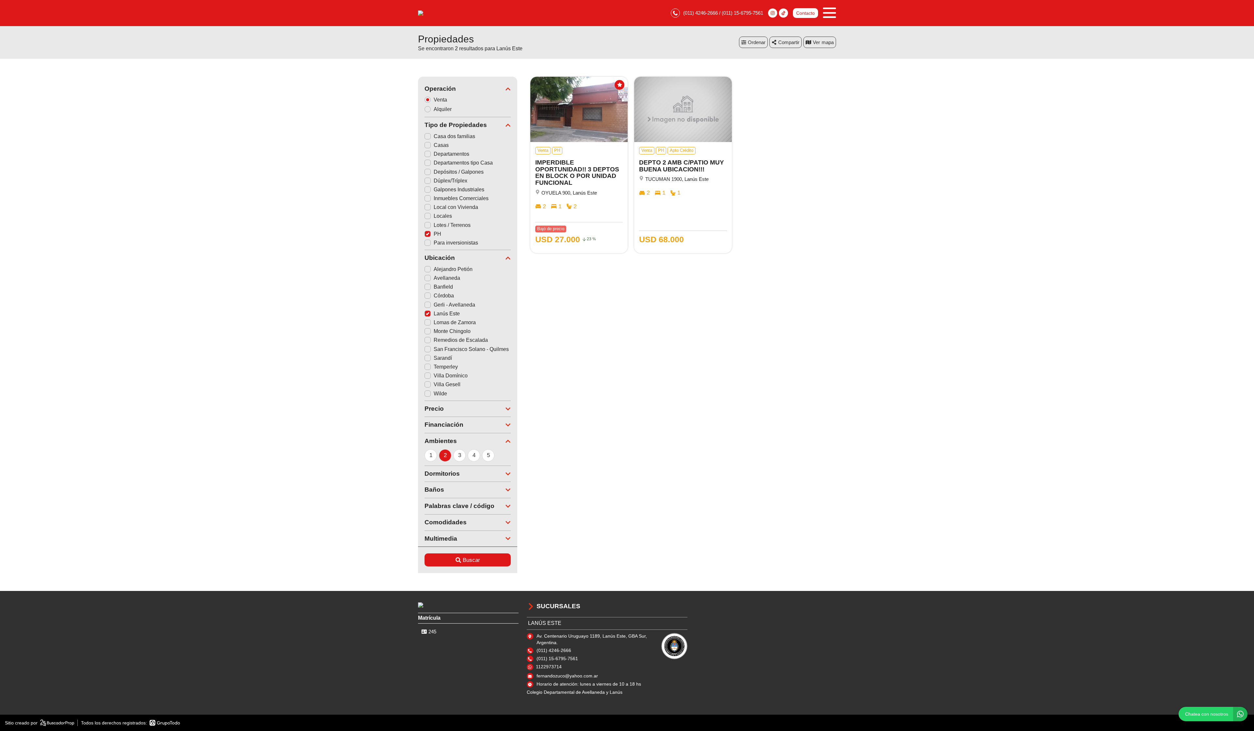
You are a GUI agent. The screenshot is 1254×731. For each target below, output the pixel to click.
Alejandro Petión (453, 269)
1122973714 (549, 666)
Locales (443, 216)
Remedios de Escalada (461, 340)
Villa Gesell (447, 384)
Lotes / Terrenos (452, 225)
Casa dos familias (454, 136)
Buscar (471, 560)
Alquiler (443, 109)
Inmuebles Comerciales (461, 198)
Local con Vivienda (456, 207)
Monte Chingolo (452, 331)
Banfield (443, 287)
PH (437, 234)
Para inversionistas (456, 243)
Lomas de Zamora (455, 322)
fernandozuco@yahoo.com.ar (567, 675)
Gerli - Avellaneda (454, 305)
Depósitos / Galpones (459, 172)
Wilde (440, 393)
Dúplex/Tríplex (450, 180)
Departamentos (451, 154)
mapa (828, 42)
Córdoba (444, 295)
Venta (440, 100)
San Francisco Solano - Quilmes (471, 349)
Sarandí (443, 358)
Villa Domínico (451, 375)
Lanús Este (447, 313)
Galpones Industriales (459, 189)
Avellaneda (447, 278)
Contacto (805, 13)
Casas (441, 145)
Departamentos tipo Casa (463, 163)
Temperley (446, 367)
